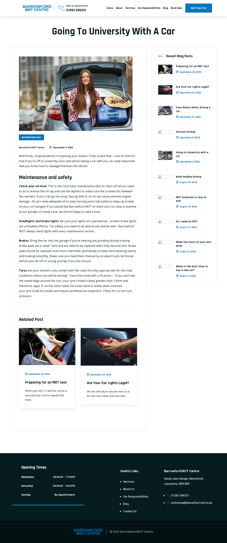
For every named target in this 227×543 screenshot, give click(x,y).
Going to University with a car (192, 154)
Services (130, 8)
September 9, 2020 (190, 137)
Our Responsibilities (149, 8)
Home (110, 8)
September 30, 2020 (190, 72)
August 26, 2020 (188, 182)
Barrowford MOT (31, 137)
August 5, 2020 (188, 251)
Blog (165, 8)
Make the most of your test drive (193, 244)
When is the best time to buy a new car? (192, 268)
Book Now (176, 8)
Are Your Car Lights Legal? (108, 383)
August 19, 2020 (188, 206)
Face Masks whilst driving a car (193, 109)
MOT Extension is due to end (191, 199)
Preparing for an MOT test (46, 382)
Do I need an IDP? (187, 221)
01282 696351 (76, 10)
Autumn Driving (185, 132)
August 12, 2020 (188, 227)
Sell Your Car (199, 8)
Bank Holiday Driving (188, 177)
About (119, 8)
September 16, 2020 (190, 117)
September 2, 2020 (190, 161)
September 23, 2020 (190, 92)
